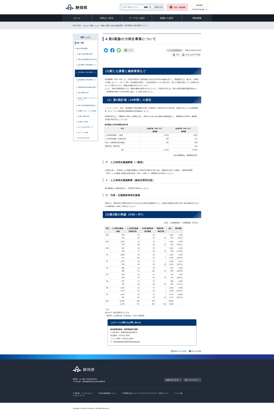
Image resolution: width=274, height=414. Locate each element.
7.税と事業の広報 (83, 92)
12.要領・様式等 (83, 122)
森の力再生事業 (116, 25)
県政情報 (196, 18)
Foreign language (198, 9)
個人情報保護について (108, 393)
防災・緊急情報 (179, 7)
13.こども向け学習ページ (85, 127)
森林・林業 (105, 25)
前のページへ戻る (179, 351)
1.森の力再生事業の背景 (85, 54)
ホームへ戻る (196, 351)
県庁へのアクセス (191, 380)
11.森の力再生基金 (83, 116)
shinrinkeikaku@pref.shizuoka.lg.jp (127, 342)
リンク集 (179, 393)
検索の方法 (159, 7)
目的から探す (107, 18)
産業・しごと (95, 25)
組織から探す (167, 18)
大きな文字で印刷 (192, 55)
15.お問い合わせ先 (83, 138)
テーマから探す (137, 18)
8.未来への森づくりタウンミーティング (87, 99)
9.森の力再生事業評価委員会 (86, 105)
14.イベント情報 (83, 132)
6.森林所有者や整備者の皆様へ (87, 87)
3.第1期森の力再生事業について (87, 66)
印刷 (177, 55)
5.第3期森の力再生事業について (87, 81)
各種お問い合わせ (172, 380)
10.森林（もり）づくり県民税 (87, 111)
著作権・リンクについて (83, 393)
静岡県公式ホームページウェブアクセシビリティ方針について (146, 393)
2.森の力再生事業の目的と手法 (87, 59)
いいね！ (130, 50)
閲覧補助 (199, 5)
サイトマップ (79, 395)
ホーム (77, 18)
